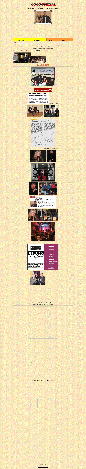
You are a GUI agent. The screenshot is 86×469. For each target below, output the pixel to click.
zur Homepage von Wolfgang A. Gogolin (43, 443)
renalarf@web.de (50, 46)
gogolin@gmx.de (42, 46)
